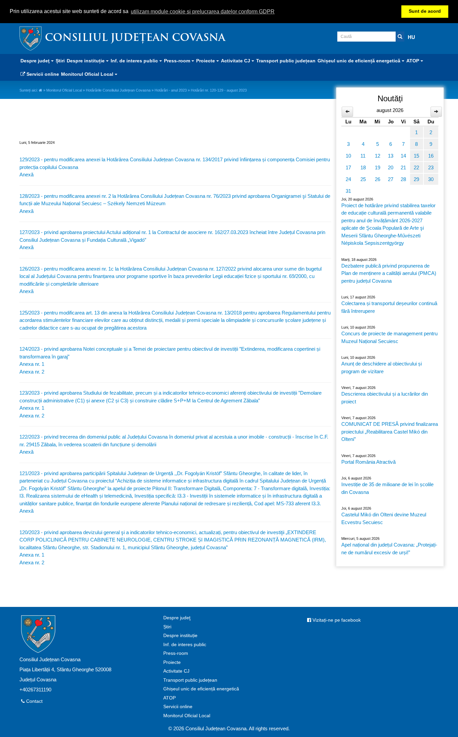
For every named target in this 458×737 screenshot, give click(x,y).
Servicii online (42, 74)
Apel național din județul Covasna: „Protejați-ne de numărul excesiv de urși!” (389, 548)
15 (416, 156)
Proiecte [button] (206, 60)
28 (403, 179)
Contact (34, 701)
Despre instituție (180, 635)
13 (390, 156)
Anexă (26, 174)
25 (363, 179)
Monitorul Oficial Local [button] (88, 74)
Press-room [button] (177, 60)
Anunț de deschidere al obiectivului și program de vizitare (381, 367)
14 (403, 156)
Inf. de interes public (184, 644)
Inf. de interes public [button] (135, 60)
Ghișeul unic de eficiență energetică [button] (360, 60)
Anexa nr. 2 (31, 372)
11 (362, 156)
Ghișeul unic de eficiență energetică (201, 688)
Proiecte (172, 662)
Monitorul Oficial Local (64, 90)
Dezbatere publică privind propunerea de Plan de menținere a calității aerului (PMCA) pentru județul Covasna (388, 273)
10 (348, 156)
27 (390, 179)
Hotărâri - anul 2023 (171, 90)
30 (431, 179)
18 (363, 167)
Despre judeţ (176, 617)
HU (411, 37)
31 (348, 191)
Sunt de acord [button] (425, 11)
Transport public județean (286, 60)
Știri (60, 60)
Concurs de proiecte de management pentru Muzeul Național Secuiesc (389, 337)
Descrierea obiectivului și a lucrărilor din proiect (384, 397)
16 (431, 156)
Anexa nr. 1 (31, 364)
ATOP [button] (413, 60)
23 (431, 167)
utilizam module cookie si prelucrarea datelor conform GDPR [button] (203, 11)
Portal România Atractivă (368, 462)
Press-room (175, 653)
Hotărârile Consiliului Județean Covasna (118, 90)
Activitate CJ (176, 671)
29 (416, 179)
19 (377, 167)
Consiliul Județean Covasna (135, 38)
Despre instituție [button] (86, 60)
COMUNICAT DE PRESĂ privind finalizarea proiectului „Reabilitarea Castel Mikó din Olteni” (389, 431)
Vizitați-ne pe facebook (336, 620)
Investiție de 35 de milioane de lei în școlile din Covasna (387, 488)
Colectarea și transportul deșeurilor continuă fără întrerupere (389, 307)
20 (390, 167)
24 (348, 179)
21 (403, 167)
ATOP (169, 697)
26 (377, 179)
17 (348, 167)
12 (377, 156)
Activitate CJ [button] (236, 60)
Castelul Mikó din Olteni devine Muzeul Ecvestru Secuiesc (383, 518)
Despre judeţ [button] (35, 60)
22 (416, 167)
